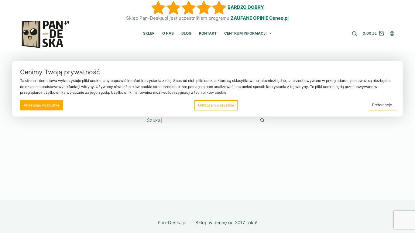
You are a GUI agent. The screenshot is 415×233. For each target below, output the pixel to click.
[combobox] (201, 120)
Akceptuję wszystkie (41, 105)
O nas (168, 33)
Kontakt (208, 33)
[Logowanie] (392, 33)
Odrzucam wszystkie (216, 105)
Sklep (149, 33)
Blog (186, 33)
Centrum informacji (245, 33)
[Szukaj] (354, 33)
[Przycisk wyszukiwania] (262, 120)
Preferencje (382, 105)
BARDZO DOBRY (246, 7)
